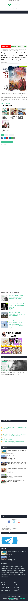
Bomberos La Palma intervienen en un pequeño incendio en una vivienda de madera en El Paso (15, 457)
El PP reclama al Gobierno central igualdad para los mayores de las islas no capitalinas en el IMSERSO (15, 323)
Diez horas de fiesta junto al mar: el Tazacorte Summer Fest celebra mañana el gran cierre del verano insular (13, 435)
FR (9, 526)
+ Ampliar (10, 300)
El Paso (15, 584)
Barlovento (3, 582)
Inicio (2, 49)
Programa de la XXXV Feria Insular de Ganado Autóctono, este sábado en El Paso (16, 297)
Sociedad (10, 568)
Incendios (10, 574)
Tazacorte (16, 590)
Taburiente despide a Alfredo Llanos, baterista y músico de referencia (16, 305)
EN (5, 526)
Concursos (15, 570)
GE (7, 526)
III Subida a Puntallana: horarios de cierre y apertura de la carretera (16, 481)
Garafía (15, 585)
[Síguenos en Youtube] (19, 522)
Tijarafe (2, 592)
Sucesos (22, 568)
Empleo (7, 572)
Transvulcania (9, 570)
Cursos (15, 568)
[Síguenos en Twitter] (14, 522)
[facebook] (11, 8)
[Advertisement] (14, 29)
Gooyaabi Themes (22, 598)
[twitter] (14, 8)
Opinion (3, 572)
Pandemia (12, 572)
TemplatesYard (11, 598)
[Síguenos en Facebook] (9, 522)
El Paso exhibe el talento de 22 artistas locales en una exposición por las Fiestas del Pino (12, 431)
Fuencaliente (3, 585)
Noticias (3, 566)
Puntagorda (16, 587)
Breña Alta (16, 582)
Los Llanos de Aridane (5, 587)
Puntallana (3, 589)
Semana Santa (4, 574)
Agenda (6, 134)
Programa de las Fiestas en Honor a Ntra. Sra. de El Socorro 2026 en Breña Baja (16, 451)
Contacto (19, 596)
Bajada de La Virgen (22, 570)
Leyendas (18, 574)
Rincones (23, 574)
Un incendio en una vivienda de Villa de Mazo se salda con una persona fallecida (16, 314)
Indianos (21, 572)
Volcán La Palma (4, 568)
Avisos (19, 568)
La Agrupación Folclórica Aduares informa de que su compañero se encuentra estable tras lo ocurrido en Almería (16, 463)
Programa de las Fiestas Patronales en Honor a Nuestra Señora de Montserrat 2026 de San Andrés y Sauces (16, 470)
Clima (14, 574)
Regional (12, 566)
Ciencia (6, 576)
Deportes (16, 566)
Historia (16, 572)
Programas (6, 49)
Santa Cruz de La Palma (5, 590)
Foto (2, 576)
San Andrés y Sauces (17, 589)
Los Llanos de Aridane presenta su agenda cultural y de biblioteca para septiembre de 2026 (12, 442)
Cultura (21, 566)
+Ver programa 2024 (5, 103)
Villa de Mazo (16, 592)
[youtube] (16, 8)
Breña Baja (3, 584)
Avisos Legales (14, 596)
